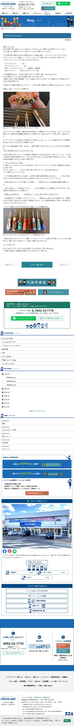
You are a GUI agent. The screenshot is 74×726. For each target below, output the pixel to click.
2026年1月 (10, 385)
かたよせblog (6, 356)
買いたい (5, 13)
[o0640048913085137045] (26, 109)
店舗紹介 (58, 13)
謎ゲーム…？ (6, 436)
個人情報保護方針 (30, 685)
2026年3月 (10, 377)
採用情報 (69, 13)
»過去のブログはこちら (37, 411)
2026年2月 (10, 381)
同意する (67, 720)
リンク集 (54, 681)
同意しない (58, 720)
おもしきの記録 (7, 338)
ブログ (30, 681)
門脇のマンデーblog (9, 360)
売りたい (16, 13)
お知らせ (37, 681)
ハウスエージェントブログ (11, 345)
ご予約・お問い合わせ (45, 685)
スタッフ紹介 (13, 681)
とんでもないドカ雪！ (9, 430)
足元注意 (5, 442)
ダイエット (6, 449)
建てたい (26, 13)
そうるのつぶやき (8, 364)
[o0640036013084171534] (26, 220)
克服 (3, 423)
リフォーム (37, 13)
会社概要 (45, 681)
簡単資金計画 (55, 677)
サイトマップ (63, 681)
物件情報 (5, 349)
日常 (3, 353)
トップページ (10, 677)
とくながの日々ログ (9, 342)
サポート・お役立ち (47, 13)
